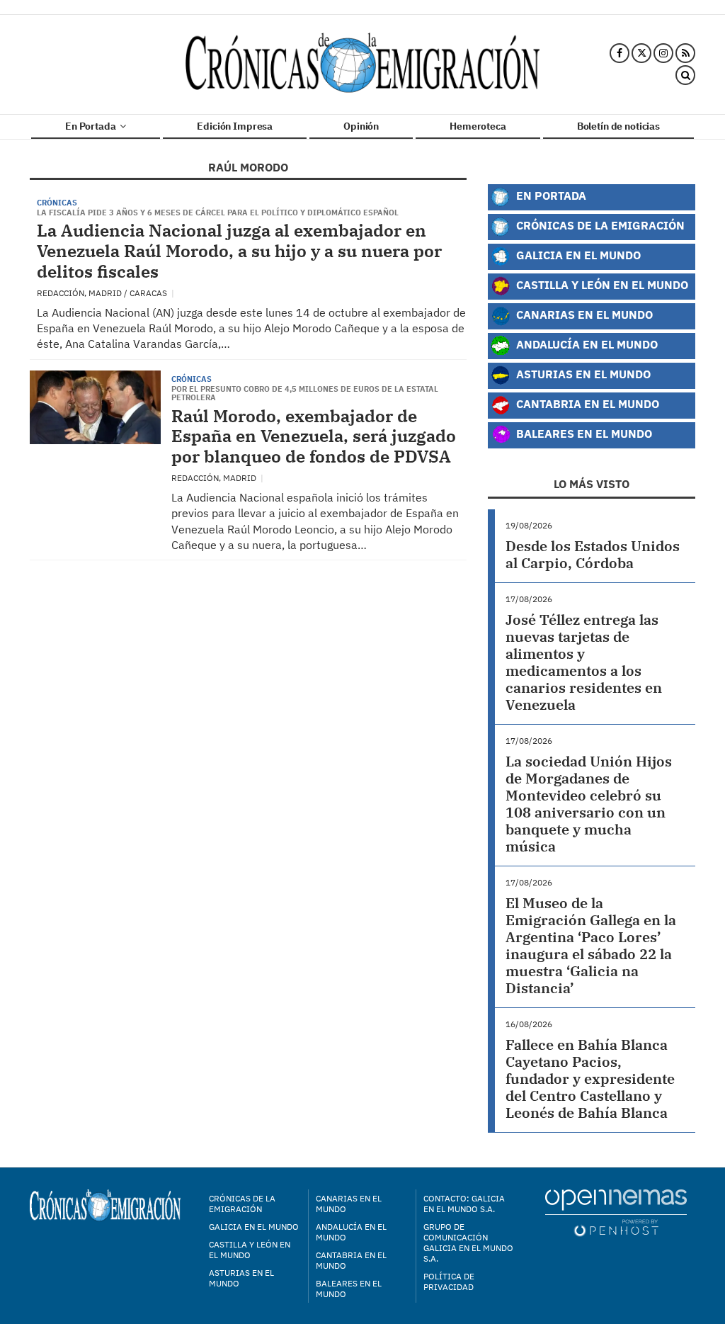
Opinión (361, 126)
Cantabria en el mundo (351, 1260)
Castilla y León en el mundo (249, 1249)
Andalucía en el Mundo (585, 343)
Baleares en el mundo (349, 1288)
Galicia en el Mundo (577, 254)
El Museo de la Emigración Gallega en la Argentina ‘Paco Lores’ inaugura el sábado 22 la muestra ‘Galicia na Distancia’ (591, 945)
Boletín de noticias (618, 126)
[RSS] (685, 53)
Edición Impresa (235, 126)
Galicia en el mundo (254, 1226)
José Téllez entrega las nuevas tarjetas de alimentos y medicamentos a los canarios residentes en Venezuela (584, 662)
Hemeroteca (478, 126)
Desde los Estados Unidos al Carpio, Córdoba (593, 554)
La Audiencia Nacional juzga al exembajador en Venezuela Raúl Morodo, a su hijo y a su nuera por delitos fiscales (239, 251)
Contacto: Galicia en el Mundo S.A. (464, 1203)
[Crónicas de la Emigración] (362, 64)
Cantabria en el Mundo (586, 403)
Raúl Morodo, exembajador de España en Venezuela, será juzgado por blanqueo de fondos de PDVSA (313, 436)
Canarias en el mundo (349, 1203)
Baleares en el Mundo (582, 433)
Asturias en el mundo (241, 1278)
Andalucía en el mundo (351, 1232)
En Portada (91, 126)
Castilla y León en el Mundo (600, 284)
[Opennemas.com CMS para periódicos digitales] (616, 1212)
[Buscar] (685, 76)
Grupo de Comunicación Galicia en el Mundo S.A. (468, 1242)
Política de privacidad (448, 1281)
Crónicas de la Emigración (599, 224)
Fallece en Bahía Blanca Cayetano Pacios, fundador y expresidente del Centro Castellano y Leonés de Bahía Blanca (590, 1078)
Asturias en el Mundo (582, 373)
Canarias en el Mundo (583, 314)
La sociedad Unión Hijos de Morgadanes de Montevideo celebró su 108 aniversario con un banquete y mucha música (589, 804)
